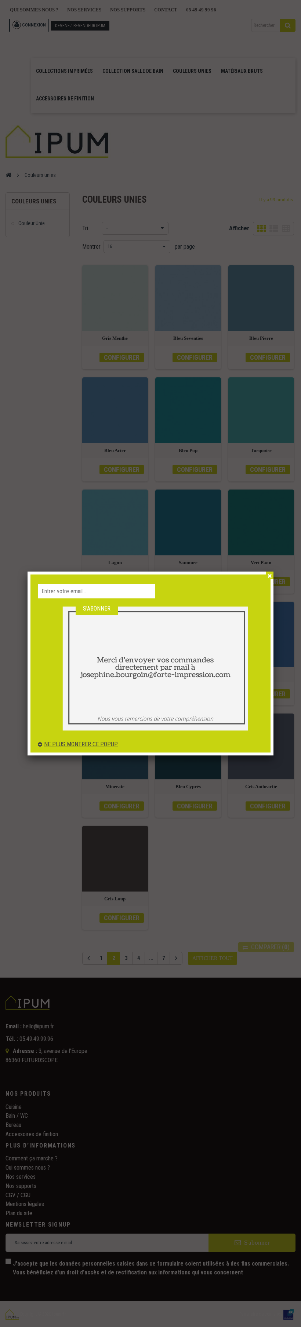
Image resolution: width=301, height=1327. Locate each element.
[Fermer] (269, 575)
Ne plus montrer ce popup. (81, 744)
